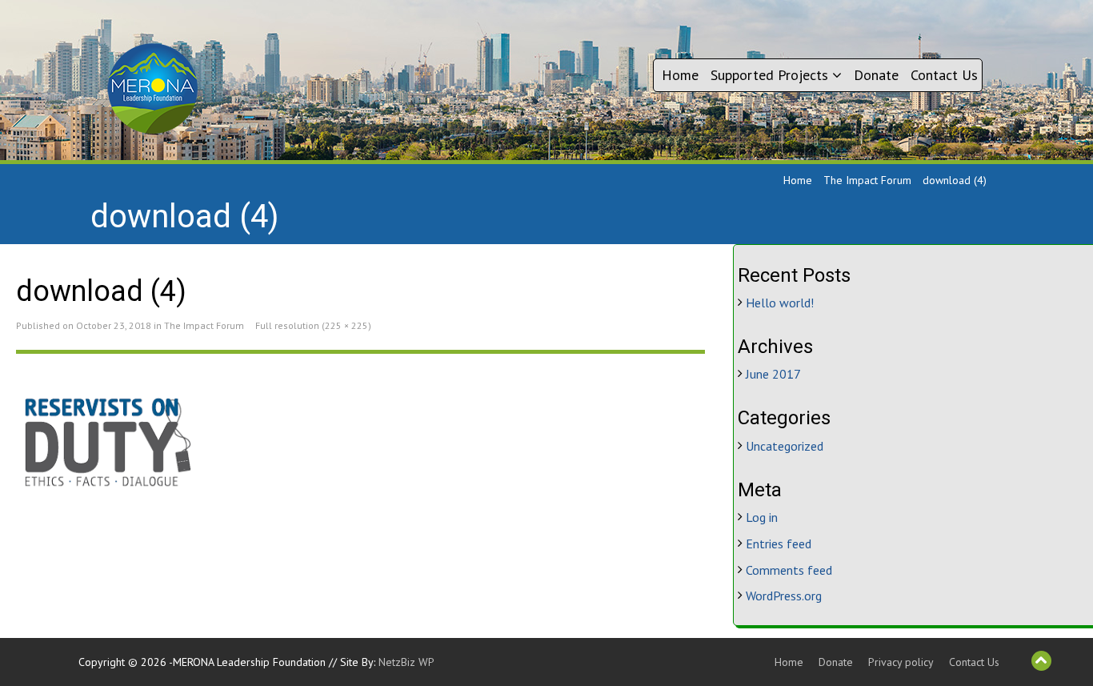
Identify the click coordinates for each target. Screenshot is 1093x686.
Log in (762, 517)
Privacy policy (901, 662)
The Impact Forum (867, 180)
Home (680, 75)
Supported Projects (771, 75)
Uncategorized (784, 446)
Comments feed (789, 570)
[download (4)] (360, 444)
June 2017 (773, 374)
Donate (876, 75)
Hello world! (780, 303)
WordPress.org (784, 596)
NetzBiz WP (406, 662)
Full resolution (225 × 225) (313, 325)
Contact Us (944, 75)
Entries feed (778, 544)
